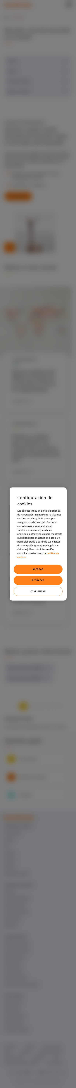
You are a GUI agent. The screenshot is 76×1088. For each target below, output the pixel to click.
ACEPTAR (38, 569)
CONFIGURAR (38, 591)
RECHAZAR (38, 580)
